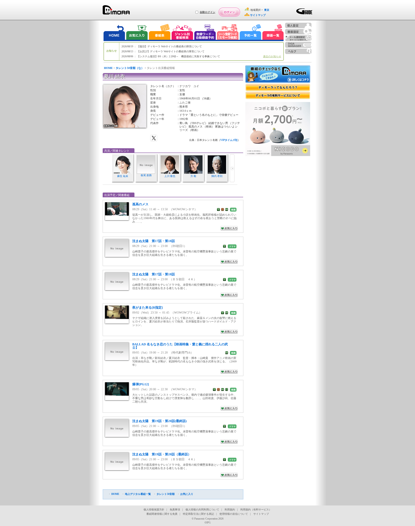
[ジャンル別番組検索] (182, 32)
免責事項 (175, 509)
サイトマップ (261, 513)
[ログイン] (229, 12)
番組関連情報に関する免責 (161, 513)
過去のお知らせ (272, 56)
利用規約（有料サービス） (255, 509)
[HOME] (114, 32)
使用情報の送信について (233, 513)
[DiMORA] (116, 11)
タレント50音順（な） (130, 68)
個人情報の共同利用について (202, 509)
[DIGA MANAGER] (298, 45)
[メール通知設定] (298, 38)
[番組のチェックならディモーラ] (277, 74)
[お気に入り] (136, 32)
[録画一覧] (273, 32)
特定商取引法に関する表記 (198, 513)
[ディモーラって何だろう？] (277, 87)
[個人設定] (298, 25)
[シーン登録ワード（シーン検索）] (228, 32)
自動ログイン (207, 12)
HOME (108, 68)
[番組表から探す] (159, 32)
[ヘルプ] (298, 51)
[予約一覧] (250, 32)
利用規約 (230, 509)
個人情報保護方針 (154, 509)
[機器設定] (298, 31)
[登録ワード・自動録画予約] (205, 32)
